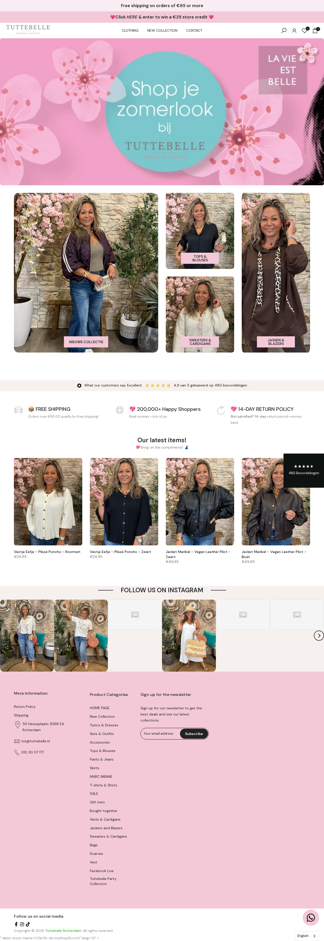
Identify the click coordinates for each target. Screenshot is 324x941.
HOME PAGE (100, 708)
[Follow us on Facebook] (16, 925)
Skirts (94, 768)
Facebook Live (102, 871)
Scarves (96, 853)
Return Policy (25, 706)
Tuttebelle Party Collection (103, 881)
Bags (94, 845)
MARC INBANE (101, 776)
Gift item (97, 802)
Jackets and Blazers (106, 828)
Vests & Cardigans (105, 819)
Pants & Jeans (102, 759)
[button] (304, 470)
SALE (94, 793)
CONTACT (194, 30)
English (303, 936)
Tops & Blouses (102, 750)
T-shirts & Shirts (103, 785)
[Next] (319, 636)
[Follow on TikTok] (28, 925)
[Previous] (5, 636)
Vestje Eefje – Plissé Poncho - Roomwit (47, 551)
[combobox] (307, 936)
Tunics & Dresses (104, 725)
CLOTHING (130, 30)
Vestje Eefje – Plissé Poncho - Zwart (120, 551)
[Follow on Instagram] (22, 925)
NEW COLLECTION (162, 30)
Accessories (100, 742)
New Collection (102, 716)
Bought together (103, 810)
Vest (93, 862)
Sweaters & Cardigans (108, 836)
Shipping (21, 715)
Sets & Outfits (102, 733)
